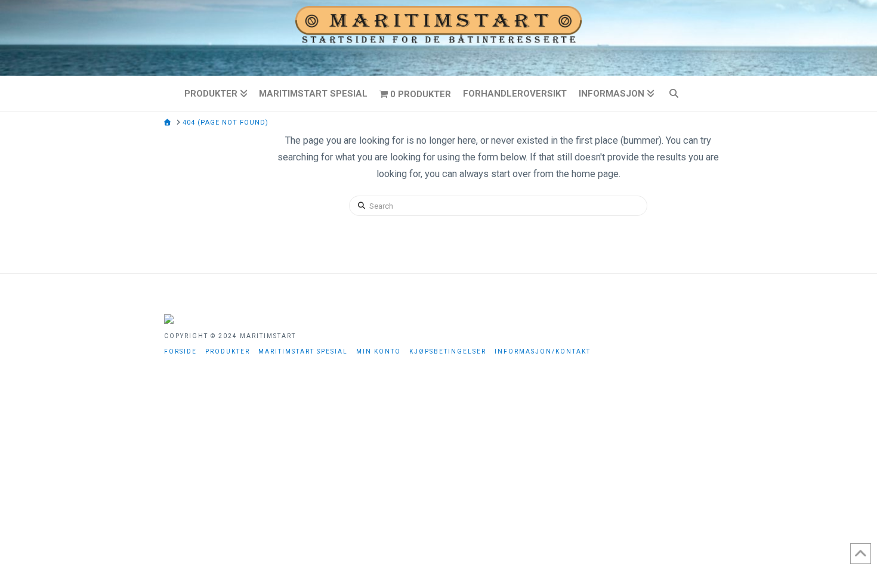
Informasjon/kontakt (543, 351)
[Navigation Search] (679, 93)
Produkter (227, 351)
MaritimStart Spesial (303, 351)
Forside (180, 351)
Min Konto (378, 351)
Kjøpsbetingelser (447, 351)
